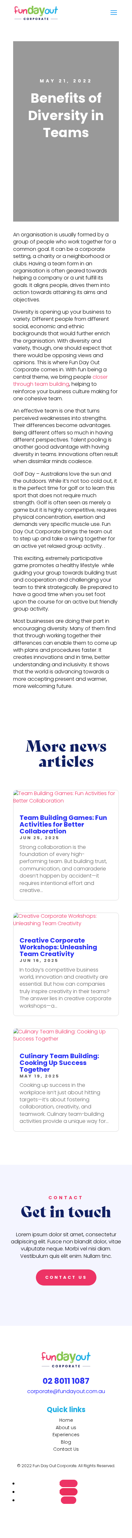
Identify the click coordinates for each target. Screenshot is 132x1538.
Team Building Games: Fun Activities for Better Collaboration (63, 824)
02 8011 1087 (66, 1381)
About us (66, 1427)
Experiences (66, 1434)
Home (66, 1420)
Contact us (66, 1277)
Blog (66, 1442)
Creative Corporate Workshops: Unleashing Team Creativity (58, 947)
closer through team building (60, 380)
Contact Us (66, 1449)
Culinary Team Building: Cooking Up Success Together (59, 1062)
